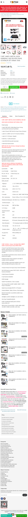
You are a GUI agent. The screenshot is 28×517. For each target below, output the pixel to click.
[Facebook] (5, 97)
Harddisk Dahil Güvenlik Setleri (7, 457)
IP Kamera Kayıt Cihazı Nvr (6, 451)
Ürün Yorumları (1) (20, 116)
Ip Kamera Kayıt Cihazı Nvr (8, 411)
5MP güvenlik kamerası (9, 107)
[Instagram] (4, 498)
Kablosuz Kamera (5, 447)
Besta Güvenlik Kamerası (6, 449)
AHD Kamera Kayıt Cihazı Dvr (8, 409)
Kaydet (24, 495)
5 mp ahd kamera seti (6, 111)
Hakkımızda (3, 474)
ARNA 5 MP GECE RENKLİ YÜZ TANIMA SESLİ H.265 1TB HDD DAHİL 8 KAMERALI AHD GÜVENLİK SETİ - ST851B (18, 323)
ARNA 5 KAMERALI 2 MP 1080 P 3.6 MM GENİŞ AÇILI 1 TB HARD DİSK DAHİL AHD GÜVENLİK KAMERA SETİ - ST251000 (18, 315)
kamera (6, 109)
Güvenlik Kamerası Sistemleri (7, 460)
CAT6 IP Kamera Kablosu (6, 461)
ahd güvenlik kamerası (15, 108)
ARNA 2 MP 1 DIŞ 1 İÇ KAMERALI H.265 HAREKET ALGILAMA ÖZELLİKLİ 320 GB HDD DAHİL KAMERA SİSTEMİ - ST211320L (18, 371)
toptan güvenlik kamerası (13, 109)
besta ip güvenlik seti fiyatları (8, 428)
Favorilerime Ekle (5, 93)
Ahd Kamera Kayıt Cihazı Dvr (7, 453)
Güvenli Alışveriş (4, 472)
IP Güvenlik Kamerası (5, 445)
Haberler (3, 473)
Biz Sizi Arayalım (24, 87)
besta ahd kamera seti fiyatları (8, 430)
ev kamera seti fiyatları (6, 421)
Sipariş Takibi (4, 485)
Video (10, 116)
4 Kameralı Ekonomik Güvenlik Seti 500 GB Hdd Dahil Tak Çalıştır (18, 339)
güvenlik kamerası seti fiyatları (8, 417)
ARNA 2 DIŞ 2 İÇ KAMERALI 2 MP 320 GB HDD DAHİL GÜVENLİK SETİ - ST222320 (18, 363)
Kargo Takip (3, 484)
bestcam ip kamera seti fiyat (7, 433)
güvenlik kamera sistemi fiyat (8, 423)
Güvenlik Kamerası (22, 409)
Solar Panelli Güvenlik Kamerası (7, 466)
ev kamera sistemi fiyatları (7, 419)
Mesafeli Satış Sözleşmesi (6, 481)
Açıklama (4, 116)
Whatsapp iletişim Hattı (21, 515)
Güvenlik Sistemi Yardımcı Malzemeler (9, 464)
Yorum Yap (9, 62)
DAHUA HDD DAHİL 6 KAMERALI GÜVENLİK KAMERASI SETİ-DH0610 (18, 347)
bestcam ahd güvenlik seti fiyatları (9, 431)
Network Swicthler (5, 454)
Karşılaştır (13, 93)
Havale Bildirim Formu (5, 480)
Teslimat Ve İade (4, 476)
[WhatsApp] (13, 97)
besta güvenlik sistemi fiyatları (8, 426)
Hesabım (3, 477)
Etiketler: (2, 107)
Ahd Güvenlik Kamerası (6, 446)
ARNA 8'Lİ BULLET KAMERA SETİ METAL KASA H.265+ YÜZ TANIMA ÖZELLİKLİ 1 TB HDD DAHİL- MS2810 (18, 355)
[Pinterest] (10, 97)
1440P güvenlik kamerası (19, 107)
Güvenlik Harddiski (5, 456)
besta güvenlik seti (5, 424)
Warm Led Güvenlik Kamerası (7, 450)
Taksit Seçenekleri (21, 66)
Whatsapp (4, 515)
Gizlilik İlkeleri (4, 482)
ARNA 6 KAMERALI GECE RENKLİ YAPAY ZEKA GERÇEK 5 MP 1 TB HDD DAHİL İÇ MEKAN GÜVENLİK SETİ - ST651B (18, 379)
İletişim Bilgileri (4, 478)
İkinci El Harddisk (4, 443)
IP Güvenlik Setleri (5, 458)
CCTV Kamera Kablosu (5, 462)
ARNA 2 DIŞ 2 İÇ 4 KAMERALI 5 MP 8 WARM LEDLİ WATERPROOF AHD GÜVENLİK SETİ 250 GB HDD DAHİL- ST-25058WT (18, 331)
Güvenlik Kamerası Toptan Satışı (8, 465)
